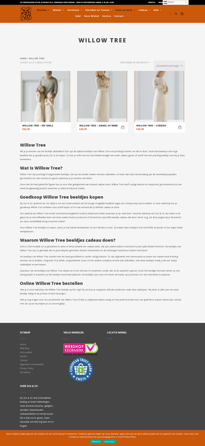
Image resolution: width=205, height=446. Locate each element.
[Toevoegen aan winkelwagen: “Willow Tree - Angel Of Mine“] (123, 127)
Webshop (24, 348)
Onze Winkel (91, 16)
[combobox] (169, 66)
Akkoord (96, 441)
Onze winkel (26, 352)
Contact (119, 16)
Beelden (42, 10)
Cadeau (143, 10)
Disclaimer (25, 372)
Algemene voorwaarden (32, 364)
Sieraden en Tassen (97, 10)
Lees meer (109, 441)
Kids (156, 10)
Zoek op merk (124, 10)
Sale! (78, 16)
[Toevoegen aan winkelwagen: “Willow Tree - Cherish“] (180, 127)
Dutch (170, 2)
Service (151, 2)
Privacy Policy (27, 368)
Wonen (57, 10)
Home (23, 58)
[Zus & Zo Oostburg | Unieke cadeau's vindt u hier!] (26, 14)
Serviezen (73, 10)
